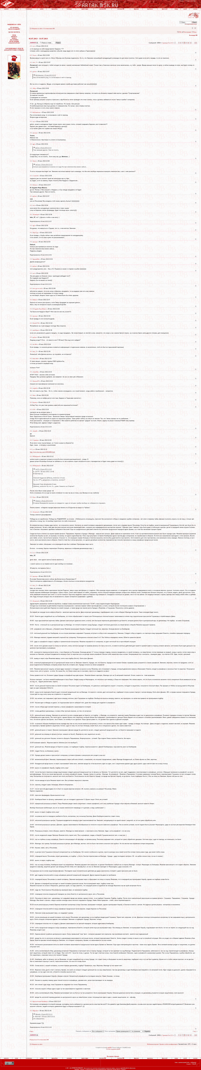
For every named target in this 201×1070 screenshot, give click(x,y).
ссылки (195, 9)
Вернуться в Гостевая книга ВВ (39, 1039)
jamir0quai (36, 330)
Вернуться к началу (195, 52)
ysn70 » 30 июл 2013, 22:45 (43, 469)
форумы (136, 9)
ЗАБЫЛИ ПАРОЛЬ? (14, 43)
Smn (34, 395)
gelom (34, 71)
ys (33, 449)
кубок (41, 9)
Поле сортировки (110, 1031)
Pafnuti (35, 299)
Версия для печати (195, 28)
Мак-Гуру (36, 232)
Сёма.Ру (194, 1064)
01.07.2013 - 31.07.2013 (38, 39)
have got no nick (37, 288)
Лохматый (36, 214)
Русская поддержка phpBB (113, 1049)
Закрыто (31, 42)
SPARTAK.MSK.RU (77, 1068)
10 (188, 43)
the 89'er (35, 344)
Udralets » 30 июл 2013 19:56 (44, 501)
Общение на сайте (37, 28)
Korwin (35, 402)
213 (196, 43)
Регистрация (187, 32)
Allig (34, 88)
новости (6, 9)
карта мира (84, 9)
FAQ (180, 32)
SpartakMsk (36, 259)
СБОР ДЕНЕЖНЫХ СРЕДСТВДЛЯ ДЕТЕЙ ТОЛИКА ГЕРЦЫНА (14, 49)
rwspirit (35, 388)
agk (34, 144)
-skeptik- (35, 431)
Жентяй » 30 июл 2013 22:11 (43, 1014)
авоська (35, 133)
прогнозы (150, 9)
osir (34, 46)
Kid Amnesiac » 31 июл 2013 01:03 (45, 75)
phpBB (109, 1047)
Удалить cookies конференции (168, 1044)
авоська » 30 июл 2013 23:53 (43, 164)
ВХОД (14, 35)
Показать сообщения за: (84, 1031)
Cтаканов (35, 440)
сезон (16, 9)
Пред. (32, 1031)
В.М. (34, 409)
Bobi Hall (35, 358)
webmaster (193, 1062)
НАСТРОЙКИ (14, 40)
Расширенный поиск (191, 24)
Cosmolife (36, 175)
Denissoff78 (36, 381)
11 (190, 43)
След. (194, 1031)
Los (34, 552)
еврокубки (54, 9)
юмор (176, 9)
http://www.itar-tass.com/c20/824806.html (42, 452)
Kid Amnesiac (37, 112)
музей (185, 9)
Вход (194, 32)
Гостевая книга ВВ (49, 28)
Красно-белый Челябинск (40, 1001)
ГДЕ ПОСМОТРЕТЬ (14, 32)
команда (69, 9)
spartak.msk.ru (125, 1068)
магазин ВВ (102, 9)
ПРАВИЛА (14, 36)
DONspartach (36, 456)
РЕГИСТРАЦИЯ (14, 41)
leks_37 (35, 62)
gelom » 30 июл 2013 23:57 (43, 148)
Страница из (167, 43)
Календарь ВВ (193, 35)
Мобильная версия (192, 28)
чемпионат (29, 9)
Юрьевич (35, 1010)
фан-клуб (164, 9)
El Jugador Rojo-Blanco (39, 309)
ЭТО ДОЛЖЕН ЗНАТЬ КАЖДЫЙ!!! (14, 28)
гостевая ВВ (120, 9)
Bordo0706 (36, 323)
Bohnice (35, 185)
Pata (34, 497)
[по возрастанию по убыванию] (141, 1031)
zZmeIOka (36, 372)
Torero (34, 55)
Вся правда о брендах (113, 1056)
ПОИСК (14, 38)
